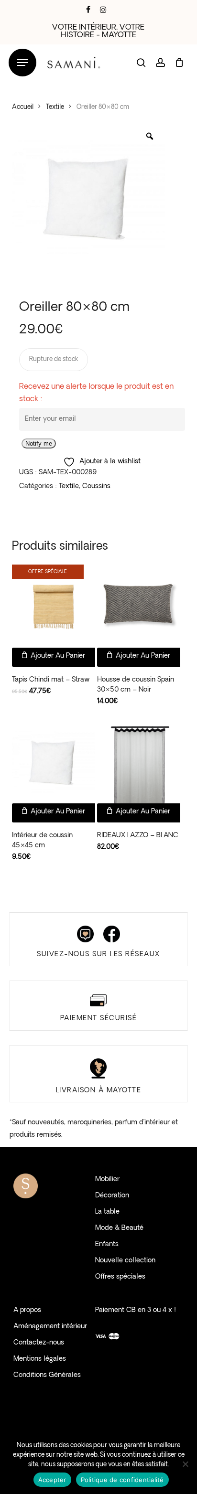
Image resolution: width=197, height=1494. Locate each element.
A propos (27, 1310)
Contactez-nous (38, 1342)
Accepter (52, 1479)
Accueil (22, 107)
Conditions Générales (47, 1375)
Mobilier (107, 1179)
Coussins (96, 486)
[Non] (185, 1464)
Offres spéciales (120, 1277)
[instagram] (103, 9)
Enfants (107, 1244)
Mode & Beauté (119, 1228)
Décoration (112, 1195)
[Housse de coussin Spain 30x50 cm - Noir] (138, 606)
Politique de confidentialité (122, 1479)
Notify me (38, 443)
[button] (22, 63)
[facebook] (88, 9)
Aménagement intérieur (50, 1326)
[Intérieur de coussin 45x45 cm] (53, 761)
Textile (55, 107)
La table (107, 1212)
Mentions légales (39, 1359)
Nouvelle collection (125, 1260)
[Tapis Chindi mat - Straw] (53, 606)
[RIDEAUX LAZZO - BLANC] (138, 761)
